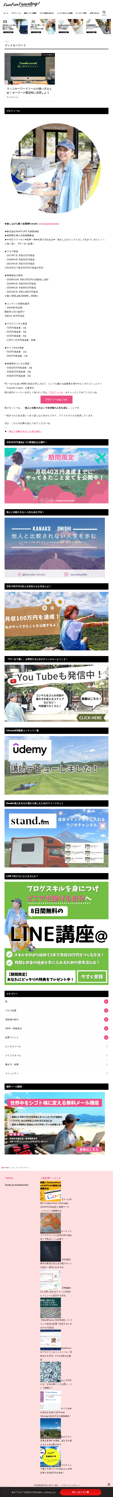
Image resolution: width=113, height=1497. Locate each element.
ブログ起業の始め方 (47, 13)
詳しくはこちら (79, 1492)
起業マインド (12, 1037)
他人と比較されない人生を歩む (25, 431)
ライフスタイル (13, 1055)
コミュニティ (12, 1073)
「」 (56, 392)
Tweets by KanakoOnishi (16, 1185)
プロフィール (16, 13)
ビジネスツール (13, 1046)
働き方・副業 (12, 1064)
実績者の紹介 (12, 1019)
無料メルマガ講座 (30, 13)
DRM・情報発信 (13, 1028)
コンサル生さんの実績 (64, 13)
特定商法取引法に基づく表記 (46, 1485)
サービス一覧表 (81, 13)
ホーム (6, 13)
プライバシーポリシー (71, 1485)
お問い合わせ (94, 13)
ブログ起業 (11, 1010)
